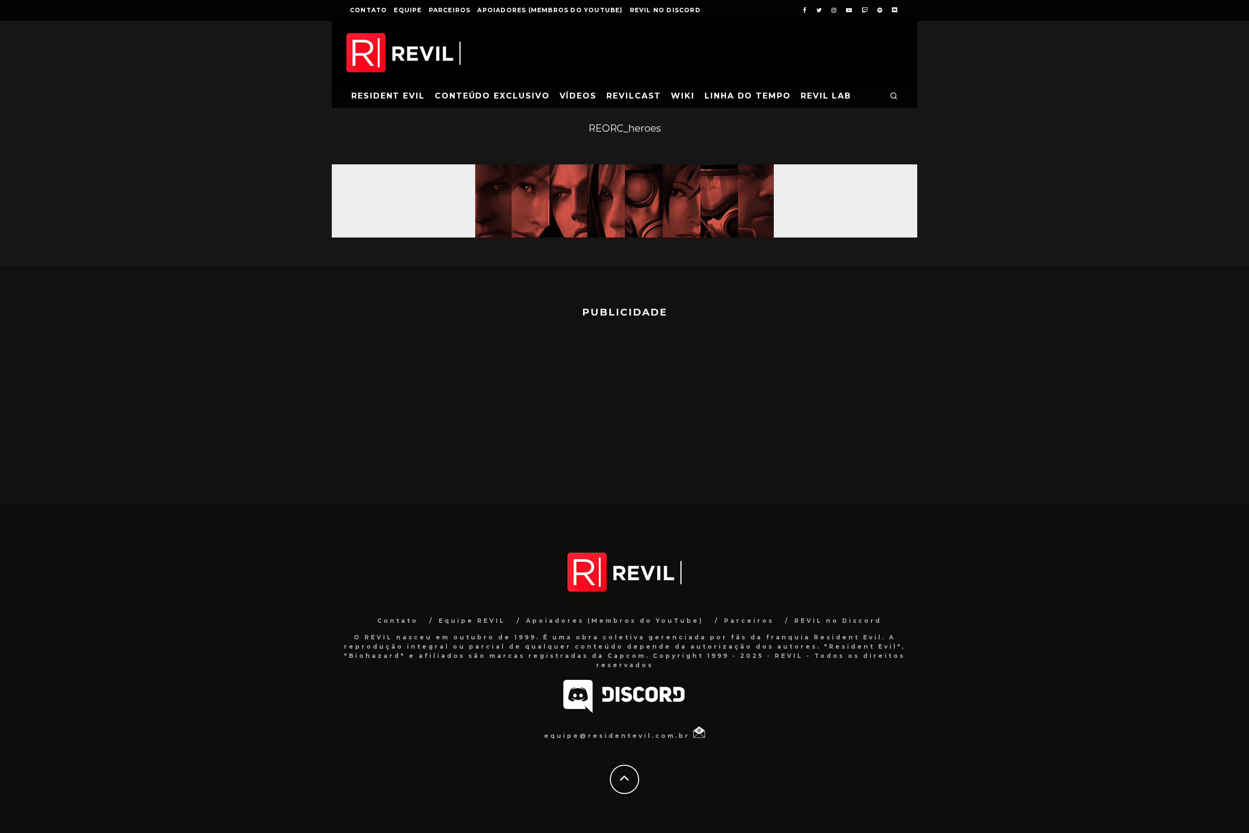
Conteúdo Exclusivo (492, 95)
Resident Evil (388, 95)
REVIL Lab (826, 95)
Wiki (683, 95)
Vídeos (578, 95)
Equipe (408, 10)
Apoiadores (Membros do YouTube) (550, 10)
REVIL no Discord (665, 10)
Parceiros (450, 10)
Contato (368, 10)
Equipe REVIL (472, 620)
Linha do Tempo (748, 95)
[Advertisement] (624, 406)
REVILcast (633, 95)
